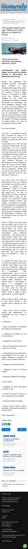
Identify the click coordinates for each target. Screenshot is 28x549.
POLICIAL (6, 436)
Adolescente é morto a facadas (13, 470)
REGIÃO (17, 40)
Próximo (21, 429)
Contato (4, 517)
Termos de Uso (6, 511)
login (14, 484)
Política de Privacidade (8, 510)
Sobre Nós (4, 516)
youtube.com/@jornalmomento (10, 501)
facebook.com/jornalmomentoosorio (11, 498)
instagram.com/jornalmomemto (10, 499)
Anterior (7, 429)
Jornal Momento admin (8, 38)
